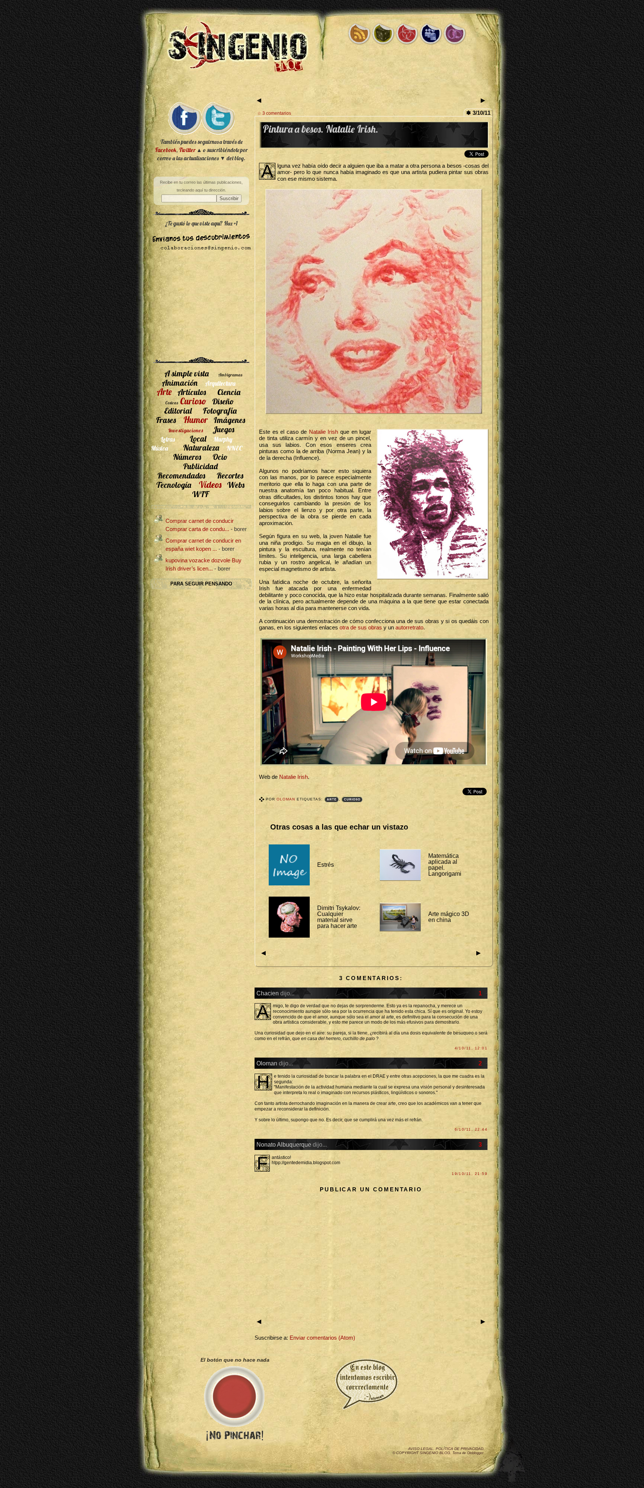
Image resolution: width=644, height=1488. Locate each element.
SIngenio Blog (435, 1453)
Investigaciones (185, 430)
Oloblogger (475, 1453)
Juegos (223, 429)
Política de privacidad (459, 1449)
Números (187, 457)
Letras (168, 439)
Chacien (267, 993)
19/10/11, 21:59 (469, 1174)
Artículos (191, 392)
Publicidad (200, 466)
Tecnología (173, 485)
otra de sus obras (361, 628)
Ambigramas (230, 374)
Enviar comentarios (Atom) (322, 1338)
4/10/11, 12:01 (471, 1048)
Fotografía (220, 410)
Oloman (287, 799)
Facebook (165, 150)
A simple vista (186, 373)
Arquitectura (220, 383)
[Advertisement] (322, 88)
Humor (195, 419)
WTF (200, 494)
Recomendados (181, 475)
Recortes (230, 475)
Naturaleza (201, 447)
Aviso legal (420, 1449)
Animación (180, 382)
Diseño (223, 401)
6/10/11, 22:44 (471, 1129)
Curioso (352, 799)
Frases (166, 420)
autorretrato (409, 628)
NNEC (235, 448)
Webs (235, 485)
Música (159, 448)
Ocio (220, 457)
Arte (332, 799)
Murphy (223, 439)
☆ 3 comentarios (274, 113)
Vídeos (210, 484)
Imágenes (229, 420)
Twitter (187, 150)
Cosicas (171, 402)
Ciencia (228, 392)
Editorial (178, 410)
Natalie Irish (323, 432)
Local (198, 438)
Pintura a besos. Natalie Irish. (320, 129)
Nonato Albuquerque (283, 1144)
